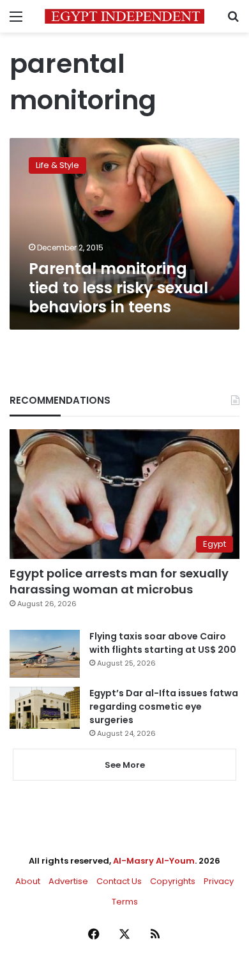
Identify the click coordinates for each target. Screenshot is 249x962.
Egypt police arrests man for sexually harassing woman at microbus (119, 581)
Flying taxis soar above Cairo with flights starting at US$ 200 (162, 643)
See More (125, 765)
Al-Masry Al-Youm (154, 861)
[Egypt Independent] (124, 16)
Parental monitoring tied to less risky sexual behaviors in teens (118, 287)
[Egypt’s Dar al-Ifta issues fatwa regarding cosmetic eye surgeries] (45, 708)
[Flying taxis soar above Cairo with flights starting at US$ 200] (45, 654)
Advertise (68, 881)
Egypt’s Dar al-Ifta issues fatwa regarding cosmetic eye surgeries (163, 706)
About (27, 881)
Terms (125, 902)
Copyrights (172, 881)
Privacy (219, 881)
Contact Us (119, 881)
